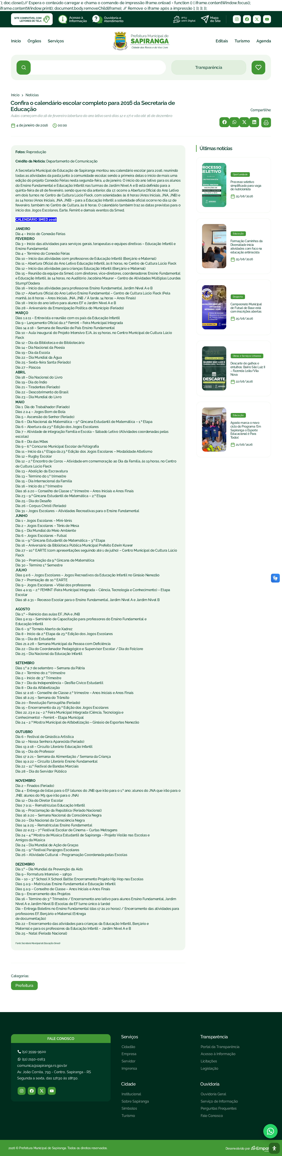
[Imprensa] (129, 1070)
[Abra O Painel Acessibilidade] (274, 1148)
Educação (238, 233)
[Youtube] (267, 19)
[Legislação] (220, 1070)
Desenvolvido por (238, 1148)
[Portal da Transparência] (220, 1048)
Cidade (128, 1084)
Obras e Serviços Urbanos (247, 356)
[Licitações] (220, 1063)
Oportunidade (240, 174)
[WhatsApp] (270, 1131)
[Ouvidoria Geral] (219, 1095)
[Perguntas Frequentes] (219, 1110)
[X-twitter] (257, 19)
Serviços (56, 41)
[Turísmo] (135, 1117)
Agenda (263, 41)
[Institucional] (135, 1095)
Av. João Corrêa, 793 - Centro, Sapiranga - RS (54, 1072)
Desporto (238, 297)
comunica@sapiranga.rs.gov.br (42, 1066)
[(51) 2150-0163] (32, 1059)
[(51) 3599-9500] (32, 1052)
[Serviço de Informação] (219, 1103)
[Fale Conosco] (219, 1117)
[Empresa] (129, 1055)
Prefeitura (24, 985)
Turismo (242, 41)
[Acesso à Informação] (220, 1055)
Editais (222, 41)
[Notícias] (32, 95)
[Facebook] (247, 19)
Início (16, 41)
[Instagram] (237, 19)
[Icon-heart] (258, 67)
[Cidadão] (129, 1048)
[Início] (15, 95)
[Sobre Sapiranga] (135, 1103)
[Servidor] (129, 1063)
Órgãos (34, 41)
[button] (224, 122)
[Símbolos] (135, 1110)
